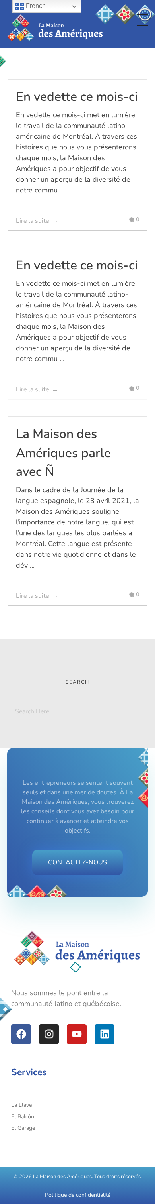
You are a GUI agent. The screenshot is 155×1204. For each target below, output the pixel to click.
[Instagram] (49, 1034)
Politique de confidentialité (77, 1195)
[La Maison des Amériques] (77, 948)
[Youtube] (77, 1034)
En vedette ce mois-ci (77, 96)
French (35, 5)
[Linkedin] (104, 1034)
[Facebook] (21, 1034)
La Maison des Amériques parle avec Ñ (63, 452)
